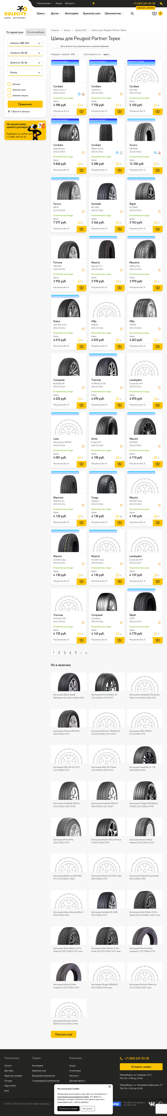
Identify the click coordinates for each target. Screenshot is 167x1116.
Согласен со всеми (68, 1108)
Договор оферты (77, 1081)
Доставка (8, 1071)
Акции (59, 3)
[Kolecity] (15, 10)
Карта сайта (10, 1086)
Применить (25, 104)
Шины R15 (81, 30)
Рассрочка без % (61, 111)
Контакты (70, 3)
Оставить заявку (141, 1066)
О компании (75, 1071)
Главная (55, 30)
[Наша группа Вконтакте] (152, 1104)
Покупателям (43, 3)
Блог (6, 1091)
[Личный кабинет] (161, 3)
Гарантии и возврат (13, 1076)
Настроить (88, 1108)
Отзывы (8, 1081)
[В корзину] (81, 111)
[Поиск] (132, 13)
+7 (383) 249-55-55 (144, 3)
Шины (67, 30)
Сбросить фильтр (20, 111)
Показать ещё (63, 1034)
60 (121, 517)
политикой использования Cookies (73, 1097)
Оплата (8, 1066)
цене (105, 54)
